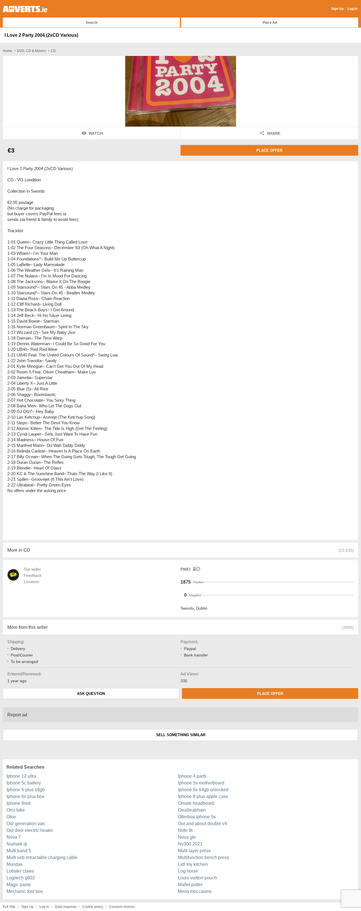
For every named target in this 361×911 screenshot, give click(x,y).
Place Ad (270, 23)
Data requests (65, 907)
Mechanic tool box (24, 891)
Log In (352, 9)
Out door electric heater (29, 830)
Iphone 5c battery (23, 782)
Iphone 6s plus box (25, 796)
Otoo (11, 816)
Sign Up (337, 9)
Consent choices (122, 907)
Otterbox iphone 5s (197, 816)
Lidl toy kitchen (193, 864)
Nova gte (187, 837)
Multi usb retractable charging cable (42, 857)
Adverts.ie (25, 9)
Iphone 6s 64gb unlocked (203, 789)
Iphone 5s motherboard (201, 782)
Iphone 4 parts (192, 776)
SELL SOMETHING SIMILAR (180, 735)
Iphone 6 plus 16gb (25, 789)
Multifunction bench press (203, 857)
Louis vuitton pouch (197, 877)
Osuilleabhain (192, 810)
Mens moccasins (195, 891)
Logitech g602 (20, 877)
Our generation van (25, 823)
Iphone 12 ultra (21, 776)
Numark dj (16, 844)
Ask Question (91, 694)
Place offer (269, 150)
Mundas (14, 864)
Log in (44, 907)
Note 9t (185, 830)
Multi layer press (194, 850)
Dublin (201, 608)
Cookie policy (92, 907)
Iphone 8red (18, 803)
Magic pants (18, 884)
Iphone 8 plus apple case (203, 796)
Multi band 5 (18, 850)
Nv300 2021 (190, 844)
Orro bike (15, 810)
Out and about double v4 (202, 823)
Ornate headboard (196, 803)
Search (91, 23)
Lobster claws (20, 871)
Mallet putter (190, 884)
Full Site (9, 907)
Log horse (188, 871)
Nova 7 (13, 837)
